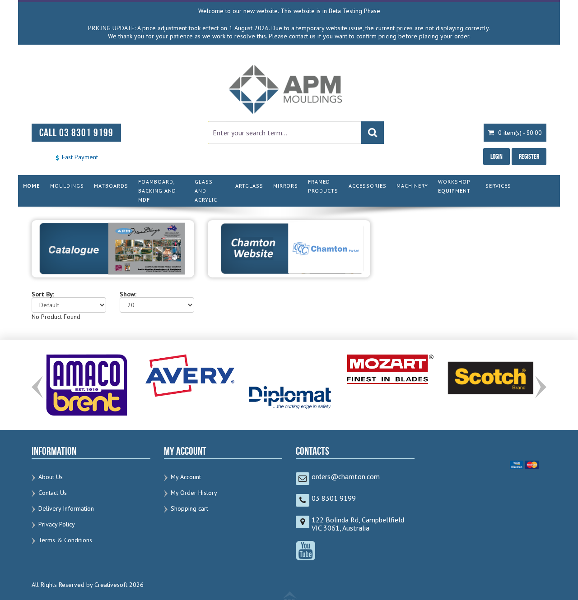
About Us (50, 477)
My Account (186, 477)
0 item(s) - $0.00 (519, 133)
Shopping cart (189, 508)
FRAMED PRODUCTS (323, 186)
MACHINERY (412, 185)
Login (496, 156)
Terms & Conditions (65, 540)
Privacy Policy (56, 524)
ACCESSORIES (368, 185)
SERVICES (498, 185)
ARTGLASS (249, 185)
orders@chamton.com (346, 476)
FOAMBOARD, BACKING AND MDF (157, 190)
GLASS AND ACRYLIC (206, 190)
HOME (31, 185)
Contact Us (52, 493)
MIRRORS (285, 185)
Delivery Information (66, 508)
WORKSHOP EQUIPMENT (454, 186)
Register (529, 156)
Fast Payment (79, 157)
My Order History (194, 493)
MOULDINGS (67, 185)
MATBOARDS (111, 185)
